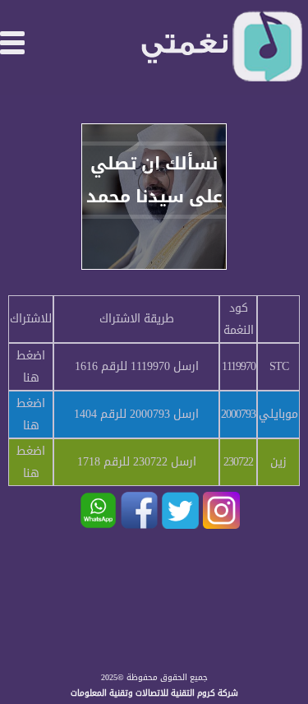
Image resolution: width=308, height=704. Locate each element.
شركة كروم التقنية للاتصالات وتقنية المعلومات (154, 693)
